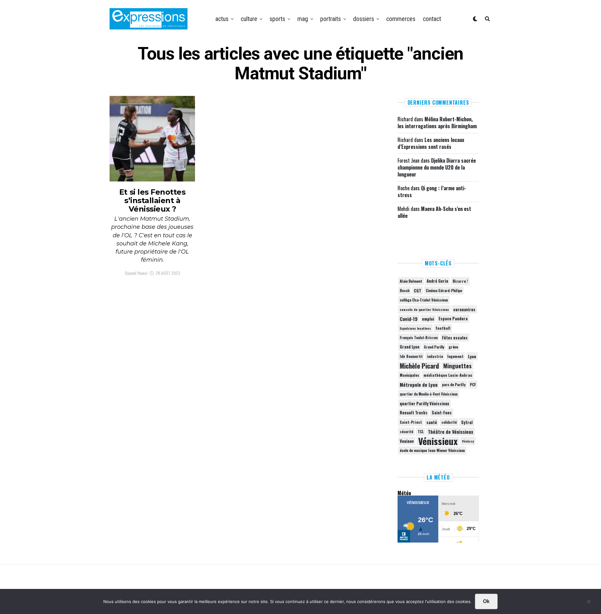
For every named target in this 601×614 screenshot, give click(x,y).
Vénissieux (438, 441)
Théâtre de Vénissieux (450, 431)
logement (455, 356)
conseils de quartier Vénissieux (424, 309)
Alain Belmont (411, 281)
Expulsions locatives (415, 328)
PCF (473, 384)
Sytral (467, 422)
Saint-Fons (442, 413)
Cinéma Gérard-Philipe (444, 290)
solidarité (449, 422)
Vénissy (468, 440)
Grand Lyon (409, 347)
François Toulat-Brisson (419, 337)
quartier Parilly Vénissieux (424, 403)
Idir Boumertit (411, 356)
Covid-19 (409, 318)
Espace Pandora (453, 319)
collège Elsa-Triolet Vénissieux (424, 299)
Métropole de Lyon (419, 384)
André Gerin (437, 281)
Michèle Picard (419, 366)
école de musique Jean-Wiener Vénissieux (432, 450)
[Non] (588, 603)
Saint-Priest (411, 422)
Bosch (404, 290)
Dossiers (363, 19)
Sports (277, 19)
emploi (428, 319)
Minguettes (457, 366)
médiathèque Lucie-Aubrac (448, 375)
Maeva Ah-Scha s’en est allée (434, 212)
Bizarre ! (460, 281)
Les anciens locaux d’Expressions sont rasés (431, 143)
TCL (421, 431)
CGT (417, 290)
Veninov (407, 441)
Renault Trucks (413, 413)
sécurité (406, 431)
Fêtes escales (455, 337)
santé (431, 422)
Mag (302, 19)
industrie (435, 356)
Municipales (409, 375)
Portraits (330, 19)
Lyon (472, 356)
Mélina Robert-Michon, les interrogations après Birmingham (437, 122)
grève (453, 347)
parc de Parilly (453, 384)
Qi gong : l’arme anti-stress (432, 191)
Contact (432, 19)
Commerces (400, 19)
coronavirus (464, 309)
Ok (486, 601)
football (442, 328)
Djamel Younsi (136, 273)
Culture (249, 19)
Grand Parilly (434, 346)
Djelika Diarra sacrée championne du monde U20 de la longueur (437, 167)
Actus (222, 19)
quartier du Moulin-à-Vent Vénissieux (429, 393)
